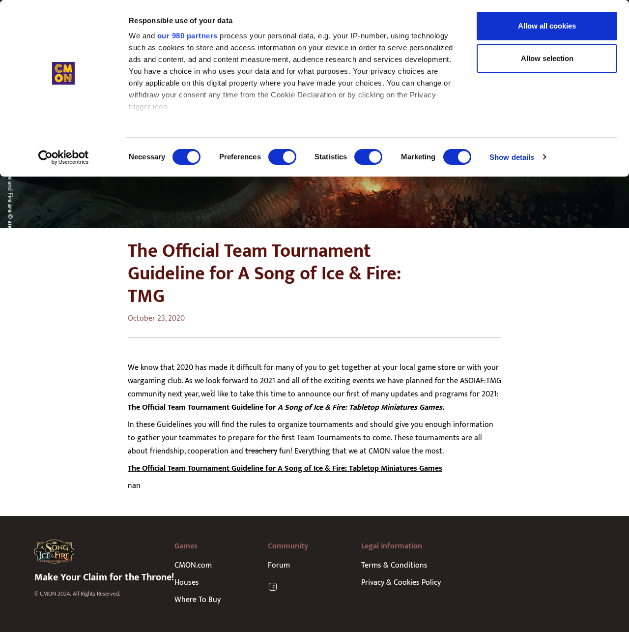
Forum (279, 565)
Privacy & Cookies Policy (401, 582)
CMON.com (193, 565)
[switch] (282, 157)
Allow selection (547, 58)
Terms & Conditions (394, 565)
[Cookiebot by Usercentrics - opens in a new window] (64, 157)
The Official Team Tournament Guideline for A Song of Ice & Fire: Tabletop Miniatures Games (285, 468)
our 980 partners (187, 35)
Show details (511, 157)
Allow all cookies (547, 26)
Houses (186, 582)
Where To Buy (197, 599)
